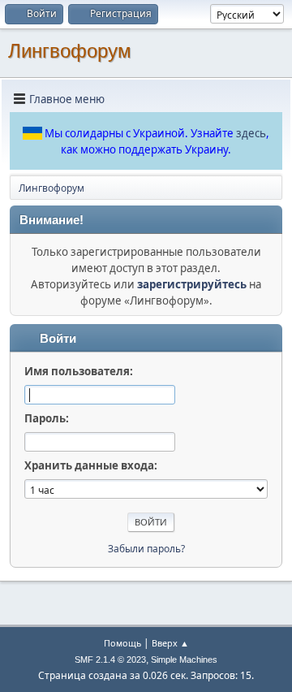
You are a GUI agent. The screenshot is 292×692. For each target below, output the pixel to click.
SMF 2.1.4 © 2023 (110, 659)
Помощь (122, 643)
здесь (251, 133)
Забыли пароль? (146, 549)
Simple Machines (184, 659)
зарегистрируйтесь (192, 284)
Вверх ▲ (170, 643)
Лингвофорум (69, 51)
